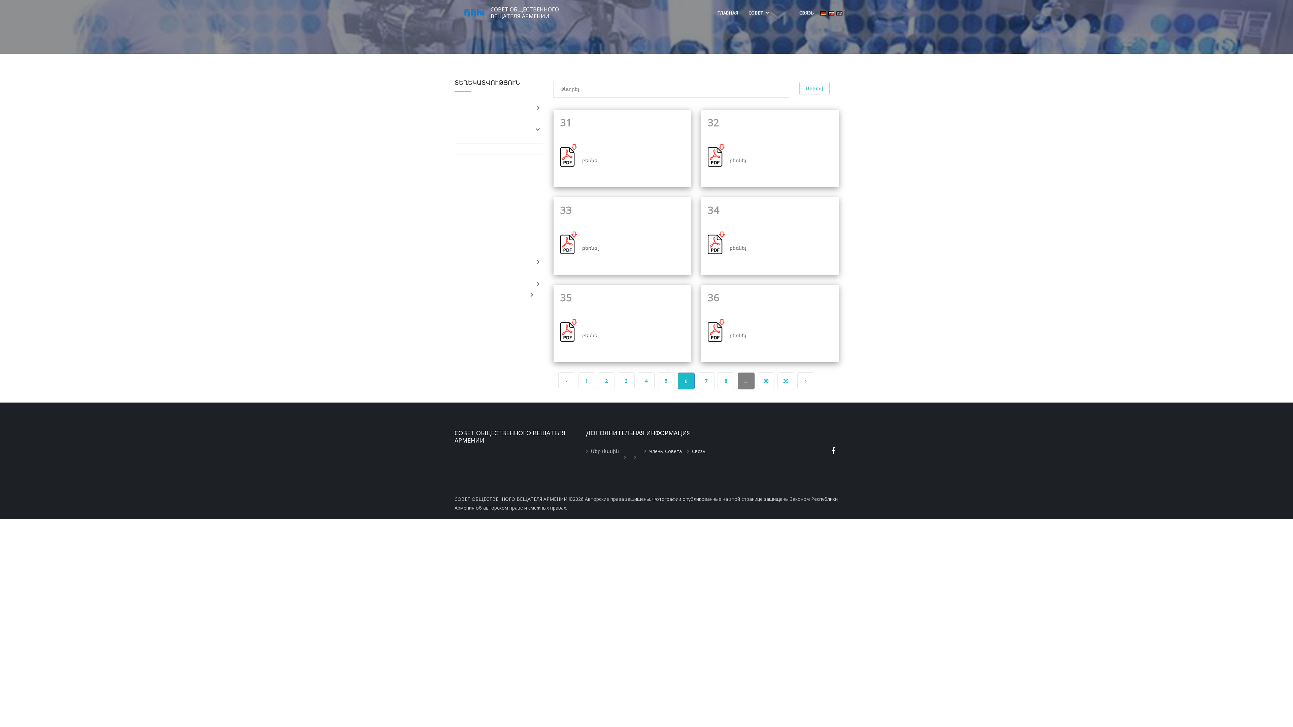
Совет (757, 13)
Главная (728, 13)
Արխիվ (814, 88)
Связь (806, 13)
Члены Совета (665, 451)
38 (766, 381)
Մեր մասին (605, 451)
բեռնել (590, 160)
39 (786, 381)
